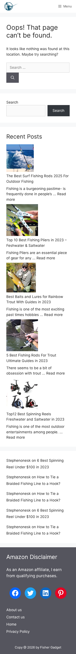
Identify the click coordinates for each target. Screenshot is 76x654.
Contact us (15, 617)
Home (11, 624)
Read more (46, 258)
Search (12, 102)
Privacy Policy (18, 631)
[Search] (12, 78)
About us (14, 610)
